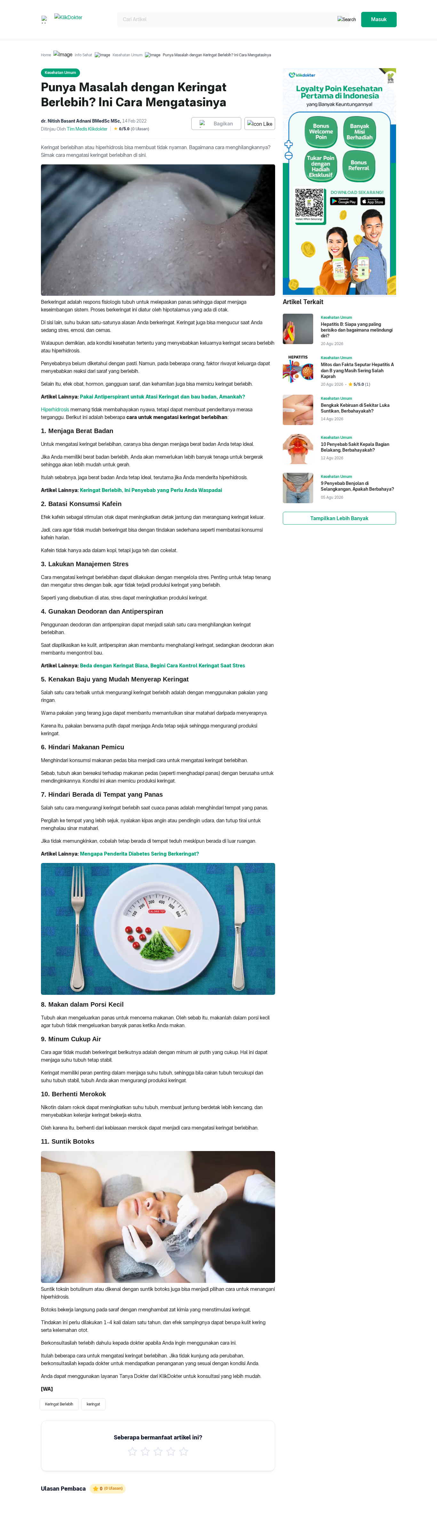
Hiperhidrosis (55, 410)
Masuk (379, 19)
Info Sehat (83, 55)
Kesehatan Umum (127, 55)
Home (46, 55)
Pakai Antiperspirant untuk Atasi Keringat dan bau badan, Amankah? (162, 397)
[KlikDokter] (80, 19)
